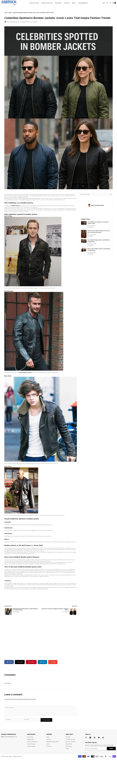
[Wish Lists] (110, 3)
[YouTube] (98, 737)
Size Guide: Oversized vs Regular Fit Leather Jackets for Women (55, 609)
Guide (9, 12)
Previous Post (7, 606)
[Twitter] (103, 737)
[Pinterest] (94, 737)
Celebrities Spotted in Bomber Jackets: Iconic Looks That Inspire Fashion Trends (33, 12)
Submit (111, 748)
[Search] (107, 3)
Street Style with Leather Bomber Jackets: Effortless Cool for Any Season (25, 609)
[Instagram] (90, 737)
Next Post (74, 606)
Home (5, 12)
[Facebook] (86, 737)
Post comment (46, 720)
